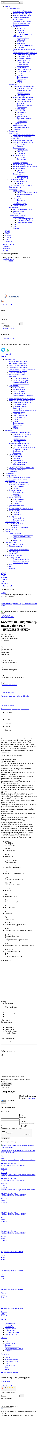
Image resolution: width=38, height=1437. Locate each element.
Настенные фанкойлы (20, 378)
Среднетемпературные (25, 220)
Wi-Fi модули (21, 68)
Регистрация (5, 1087)
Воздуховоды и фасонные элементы (20, 124)
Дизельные (21, 153)
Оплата (7, 1341)
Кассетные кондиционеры (22, 13)
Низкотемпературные (24, 222)
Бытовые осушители (20, 181)
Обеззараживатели (19, 205)
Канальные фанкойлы (20, 382)
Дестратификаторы (23, 94)
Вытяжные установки (24, 105)
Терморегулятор (22, 178)
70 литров (20, 183)
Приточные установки (25, 99)
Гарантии (8, 1363)
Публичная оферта (11, 1361)
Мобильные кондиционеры (22, 12)
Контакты (8, 241)
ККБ (14, 224)
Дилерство (8, 1350)
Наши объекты (10, 1365)
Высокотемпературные (25, 219)
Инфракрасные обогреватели (23, 142)
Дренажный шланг (23, 56)
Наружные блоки (23, 38)
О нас (7, 239)
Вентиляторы (13, 131)
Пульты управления (24, 69)
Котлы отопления (19, 191)
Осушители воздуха (16, 179)
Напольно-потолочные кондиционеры (21, 18)
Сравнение (6, 246)
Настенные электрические (22, 537)
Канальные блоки (19, 393)
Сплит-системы (18, 217)
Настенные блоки (19, 389)
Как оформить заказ (12, 1347)
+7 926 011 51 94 (8, 261)
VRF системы (17, 36)
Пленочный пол (22, 176)
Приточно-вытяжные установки (24, 447)
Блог (6, 1367)
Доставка (8, 1345)
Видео (7, 1369)
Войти (3, 1102)
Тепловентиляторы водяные (22, 164)
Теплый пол (17, 174)
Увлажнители (13, 207)
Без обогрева (21, 159)
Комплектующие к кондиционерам (25, 53)
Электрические (22, 144)
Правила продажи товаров (14, 1349)
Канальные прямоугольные (26, 88)
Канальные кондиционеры (22, 15)
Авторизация (5, 1085)
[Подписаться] (22, 1395)
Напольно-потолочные (25, 34)
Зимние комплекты (23, 60)
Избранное (6, 248)
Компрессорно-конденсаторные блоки (22, 399)
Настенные (21, 28)
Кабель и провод (23, 66)
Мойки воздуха (18, 211)
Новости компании (11, 1359)
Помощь (8, 237)
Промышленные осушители (22, 185)
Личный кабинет (8, 244)
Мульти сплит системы (21, 25)
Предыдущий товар (9, 615)
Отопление (13, 189)
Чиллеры (16, 228)
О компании (5, 1354)
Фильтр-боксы (22, 116)
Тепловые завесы (19, 155)
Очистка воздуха (15, 202)
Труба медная (21, 79)
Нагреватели (21, 112)
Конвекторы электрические (22, 140)
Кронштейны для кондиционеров (23, 63)
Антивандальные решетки (26, 55)
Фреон (19, 81)
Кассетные (20, 30)
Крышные (20, 92)
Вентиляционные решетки (22, 127)
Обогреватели (14, 138)
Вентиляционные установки (23, 97)
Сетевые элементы (19, 110)
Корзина (5, 250)
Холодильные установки (17, 215)
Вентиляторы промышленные (23, 86)
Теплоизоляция (22, 77)
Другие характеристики (9, 685)
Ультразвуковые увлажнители (23, 209)
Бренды (7, 233)
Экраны (19, 82)
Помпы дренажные (23, 71)
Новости (8, 235)
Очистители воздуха (20, 204)
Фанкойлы (16, 27)
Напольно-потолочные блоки (23, 395)
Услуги (7, 230)
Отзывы (7, 1358)
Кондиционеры (14, 8)
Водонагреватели (15, 133)
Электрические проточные (22, 137)
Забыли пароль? (30, 1098)
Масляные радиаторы (20, 163)
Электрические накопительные (24, 135)
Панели (19, 73)
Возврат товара (10, 1343)
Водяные (20, 161)
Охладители (21, 114)
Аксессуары (21, 96)
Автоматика (17, 198)
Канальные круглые (24, 90)
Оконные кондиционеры (21, 23)
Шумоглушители (23, 120)
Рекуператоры (22, 122)
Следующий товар (7, 617)
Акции (7, 232)
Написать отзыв (6, 1083)
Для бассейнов (22, 107)
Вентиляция (13, 84)
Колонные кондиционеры (22, 21)
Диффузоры (17, 129)
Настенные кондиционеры (22, 10)
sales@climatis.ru (8, 259)
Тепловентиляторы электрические (25, 166)
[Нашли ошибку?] (19, 1435)
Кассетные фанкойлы (20, 380)
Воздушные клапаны (24, 118)
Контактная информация (9, 1372)
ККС (14, 226)
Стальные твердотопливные (27, 192)
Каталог (7, 6)
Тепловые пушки (19, 148)
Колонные (20, 47)
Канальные (21, 32)
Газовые (20, 146)
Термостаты (21, 200)
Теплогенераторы (19, 168)
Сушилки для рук (15, 187)
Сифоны (20, 75)
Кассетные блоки (19, 391)
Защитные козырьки (24, 58)
